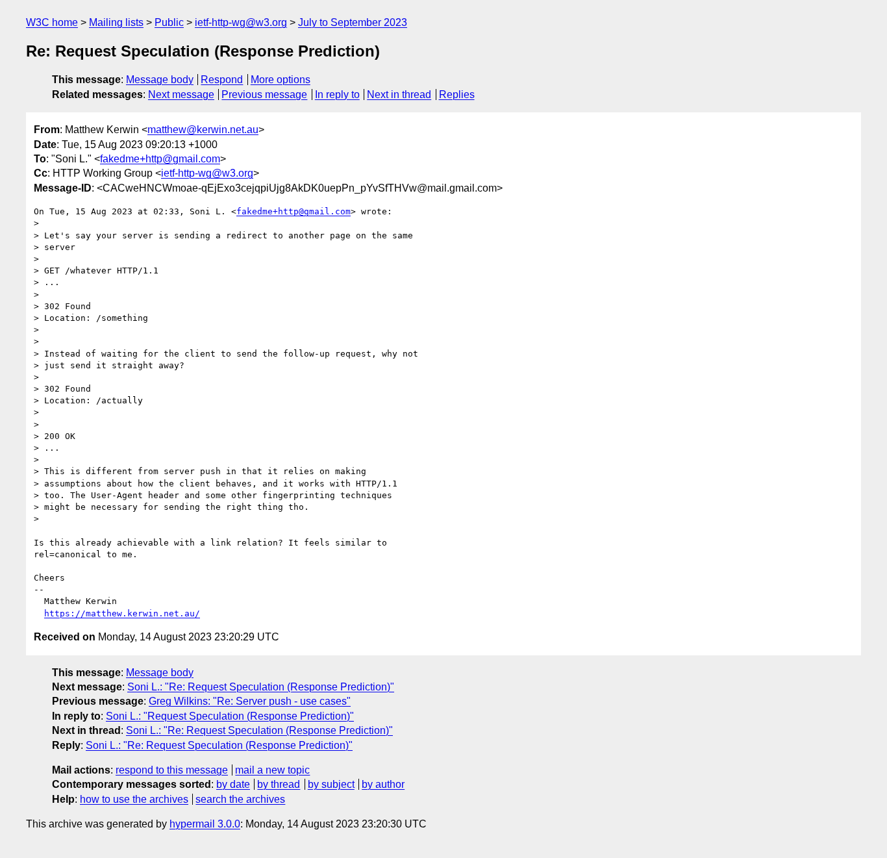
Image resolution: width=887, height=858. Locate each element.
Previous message (264, 94)
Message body (160, 79)
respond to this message (172, 770)
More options (280, 79)
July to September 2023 (352, 22)
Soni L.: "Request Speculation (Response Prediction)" (230, 716)
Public (169, 22)
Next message (181, 94)
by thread (278, 784)
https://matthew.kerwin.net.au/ (122, 613)
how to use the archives (134, 799)
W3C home (52, 22)
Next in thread (399, 94)
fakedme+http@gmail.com (160, 158)
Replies (457, 94)
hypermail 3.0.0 (204, 823)
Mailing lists (116, 22)
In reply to (337, 94)
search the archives (240, 799)
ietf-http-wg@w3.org (241, 22)
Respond (222, 79)
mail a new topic (272, 770)
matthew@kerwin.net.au (202, 129)
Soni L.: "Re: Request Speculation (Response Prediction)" (260, 686)
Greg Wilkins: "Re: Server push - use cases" (250, 701)
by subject (331, 784)
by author (383, 784)
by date (233, 784)
